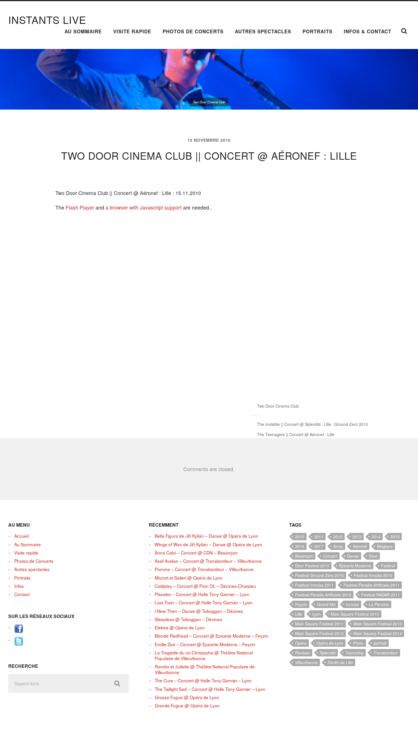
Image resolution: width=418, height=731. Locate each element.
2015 (395, 536)
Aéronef (360, 546)
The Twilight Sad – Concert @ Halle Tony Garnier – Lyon (210, 689)
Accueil (21, 536)
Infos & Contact (367, 31)
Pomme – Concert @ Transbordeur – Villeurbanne (204, 569)
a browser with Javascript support (143, 207)
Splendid (328, 653)
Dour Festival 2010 (312, 565)
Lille (298, 614)
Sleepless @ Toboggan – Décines (188, 619)
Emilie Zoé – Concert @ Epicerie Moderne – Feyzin (205, 644)
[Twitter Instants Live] (18, 644)
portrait (380, 643)
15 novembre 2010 (209, 140)
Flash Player (80, 207)
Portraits (317, 31)
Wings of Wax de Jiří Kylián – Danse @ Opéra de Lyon (208, 544)
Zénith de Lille (340, 662)
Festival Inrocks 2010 (373, 575)
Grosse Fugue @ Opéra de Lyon (187, 697)
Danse (353, 556)
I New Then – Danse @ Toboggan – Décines (199, 611)
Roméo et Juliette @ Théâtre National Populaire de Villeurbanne (205, 669)
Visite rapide (132, 31)
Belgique (385, 546)
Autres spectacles (263, 31)
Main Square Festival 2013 (319, 633)
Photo (358, 643)
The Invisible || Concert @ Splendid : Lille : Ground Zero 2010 (312, 424)
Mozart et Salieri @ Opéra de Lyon (189, 577)
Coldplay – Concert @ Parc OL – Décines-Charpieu (205, 586)
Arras (338, 546)
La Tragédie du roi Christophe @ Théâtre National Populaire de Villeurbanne (204, 655)
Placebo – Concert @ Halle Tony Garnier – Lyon (202, 594)
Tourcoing (354, 653)
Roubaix (302, 653)
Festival (388, 565)
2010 (299, 536)
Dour (373, 556)
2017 (318, 546)
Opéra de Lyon (329, 643)
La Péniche (379, 604)
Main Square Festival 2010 (355, 614)
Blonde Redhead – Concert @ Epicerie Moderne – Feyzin (211, 636)
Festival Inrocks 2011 (314, 585)
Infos (19, 586)
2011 (318, 536)
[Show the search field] (404, 31)
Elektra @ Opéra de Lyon (180, 627)
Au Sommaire (83, 31)
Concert (330, 556)
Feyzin (301, 604)
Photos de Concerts (193, 31)
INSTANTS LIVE (47, 19)
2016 (299, 546)
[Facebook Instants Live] (18, 631)
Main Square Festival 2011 (319, 624)
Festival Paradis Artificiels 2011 (371, 585)
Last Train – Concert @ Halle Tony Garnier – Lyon (204, 602)
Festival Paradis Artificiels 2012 (323, 594)
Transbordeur (385, 653)
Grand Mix (326, 604)
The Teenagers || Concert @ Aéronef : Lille (295, 434)
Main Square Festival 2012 (377, 624)
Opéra (301, 643)
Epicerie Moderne (355, 565)
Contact (22, 594)
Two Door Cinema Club (278, 406)
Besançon (304, 556)
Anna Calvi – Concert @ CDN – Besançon (196, 552)
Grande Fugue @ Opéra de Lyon (187, 705)
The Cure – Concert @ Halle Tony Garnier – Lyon (203, 680)
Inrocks (352, 604)
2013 (356, 536)
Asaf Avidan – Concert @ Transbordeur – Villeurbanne (208, 561)
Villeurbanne (306, 662)
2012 (337, 536)
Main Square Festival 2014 (377, 633)
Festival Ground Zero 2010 (319, 575)
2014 (375, 536)
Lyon (316, 614)
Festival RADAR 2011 (380, 594)
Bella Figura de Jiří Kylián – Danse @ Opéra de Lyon (206, 536)
